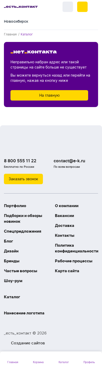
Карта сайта (67, 270)
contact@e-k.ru (69, 160)
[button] (82, 7)
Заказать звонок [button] (23, 179)
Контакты (64, 235)
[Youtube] (30, 147)
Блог (8, 241)
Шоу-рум (13, 280)
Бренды (11, 260)
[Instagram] (19, 147)
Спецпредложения (22, 231)
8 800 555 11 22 (20, 160)
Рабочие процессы (73, 260)
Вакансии (64, 215)
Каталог (12, 296)
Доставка (64, 225)
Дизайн (11, 251)
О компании (66, 205)
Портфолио (15, 205)
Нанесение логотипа (24, 313)
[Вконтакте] (9, 147)
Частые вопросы (20, 270)
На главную (49, 95)
